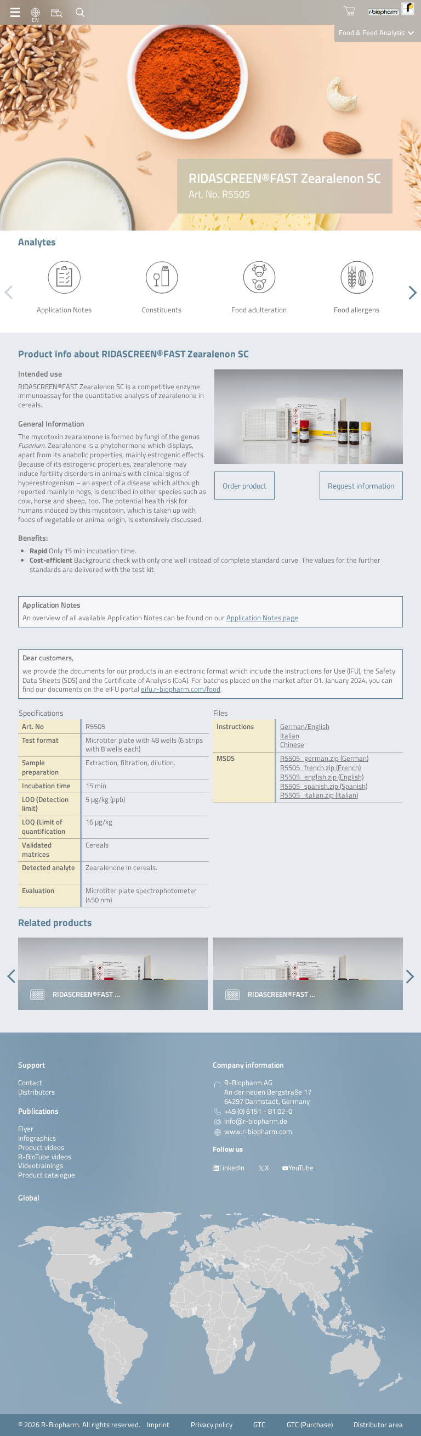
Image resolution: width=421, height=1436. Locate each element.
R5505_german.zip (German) (324, 758)
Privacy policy (211, 1425)
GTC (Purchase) (310, 1425)
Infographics (37, 1138)
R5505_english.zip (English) (321, 777)
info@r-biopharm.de (255, 1121)
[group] (113, 974)
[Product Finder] (56, 12)
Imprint (158, 1425)
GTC (259, 1425)
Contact (30, 1083)
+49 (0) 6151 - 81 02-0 (258, 1112)
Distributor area (378, 1425)
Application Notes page (262, 618)
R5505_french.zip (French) (320, 767)
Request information (361, 485)
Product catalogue (46, 1175)
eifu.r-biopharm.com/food (180, 689)
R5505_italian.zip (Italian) (319, 795)
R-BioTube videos (44, 1157)
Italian (289, 736)
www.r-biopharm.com (258, 1132)
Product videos (41, 1147)
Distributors (36, 1092)
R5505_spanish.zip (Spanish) (323, 786)
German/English (304, 726)
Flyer (25, 1129)
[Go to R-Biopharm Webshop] (349, 10)
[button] (409, 293)
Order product (244, 485)
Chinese (292, 744)
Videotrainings (40, 1165)
